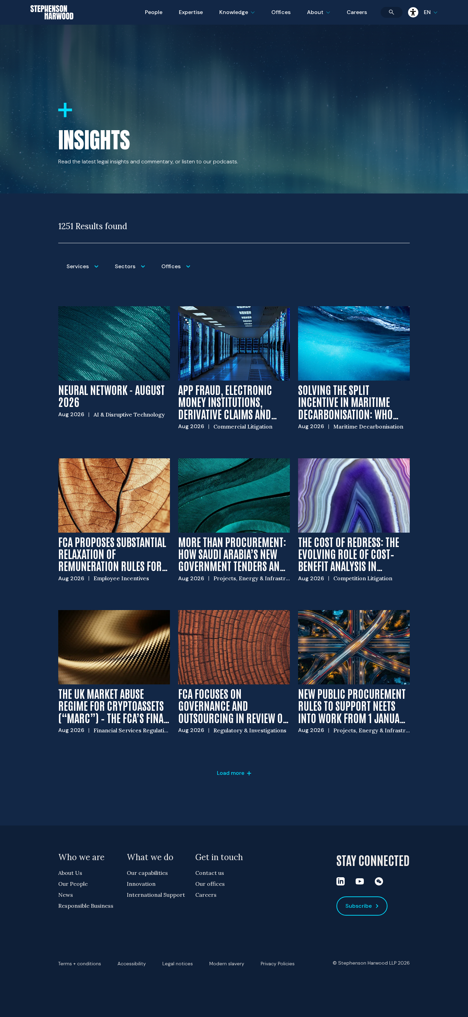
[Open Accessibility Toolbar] (413, 12)
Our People (73, 883)
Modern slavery (226, 963)
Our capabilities (147, 872)
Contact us (209, 872)
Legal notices (177, 963)
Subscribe (358, 905)
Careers (357, 12)
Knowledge (236, 17)
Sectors (134, 271)
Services (86, 271)
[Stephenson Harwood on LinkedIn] (340, 881)
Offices (281, 12)
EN (427, 12)
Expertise (191, 12)
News (65, 894)
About (322, 17)
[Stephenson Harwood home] (51, 24)
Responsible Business (85, 905)
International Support (156, 894)
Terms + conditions (79, 963)
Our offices (210, 883)
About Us (70, 872)
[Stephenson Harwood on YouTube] (360, 881)
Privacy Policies (278, 963)
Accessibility (132, 963)
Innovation (141, 883)
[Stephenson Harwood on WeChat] (379, 881)
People (153, 12)
